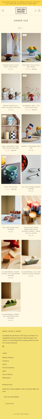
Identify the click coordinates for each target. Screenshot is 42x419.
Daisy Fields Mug (10, 187)
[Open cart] (39, 11)
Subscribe (9, 404)
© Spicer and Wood (21, 414)
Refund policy (6, 378)
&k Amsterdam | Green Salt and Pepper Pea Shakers (10, 316)
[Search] (36, 10)
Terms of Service (7, 374)
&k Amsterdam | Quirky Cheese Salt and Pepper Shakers (11, 273)
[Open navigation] (3, 10)
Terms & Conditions (8, 368)
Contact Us (5, 361)
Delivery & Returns (7, 357)
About (4, 371)
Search (4, 364)
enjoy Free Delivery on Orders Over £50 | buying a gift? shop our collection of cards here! (21, 3)
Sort (20, 28)
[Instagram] (3, 346)
